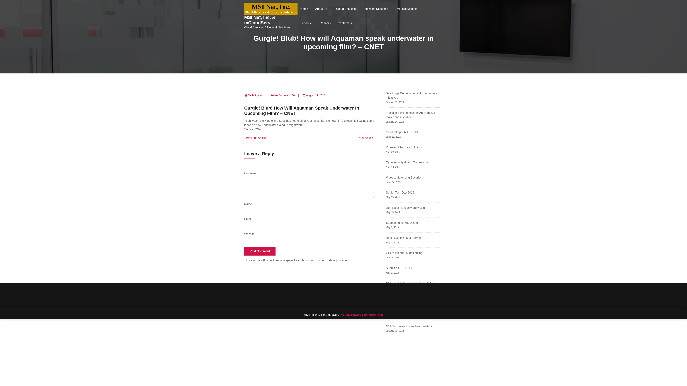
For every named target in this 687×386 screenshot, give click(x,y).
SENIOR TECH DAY (399, 268)
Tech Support (256, 95)
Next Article (366, 137)
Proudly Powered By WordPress (362, 314)
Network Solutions (376, 8)
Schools (305, 23)
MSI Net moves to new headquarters (409, 326)
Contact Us (345, 23)
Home (304, 8)
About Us (321, 8)
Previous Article (255, 137)
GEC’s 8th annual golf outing (404, 252)
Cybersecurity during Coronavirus (407, 162)
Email (248, 219)
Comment (251, 173)
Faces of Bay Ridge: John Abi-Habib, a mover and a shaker (410, 115)
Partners (325, 23)
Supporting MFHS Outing (402, 222)
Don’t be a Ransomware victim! (405, 207)
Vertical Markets (407, 8)
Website (249, 234)
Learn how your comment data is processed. (322, 260)
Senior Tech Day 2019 (400, 192)
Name (249, 204)
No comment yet (284, 95)
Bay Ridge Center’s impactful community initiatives (412, 95)
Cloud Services (346, 8)
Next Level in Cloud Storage (404, 237)
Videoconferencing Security (403, 177)
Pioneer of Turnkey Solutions (404, 147)
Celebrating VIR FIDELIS (402, 132)
